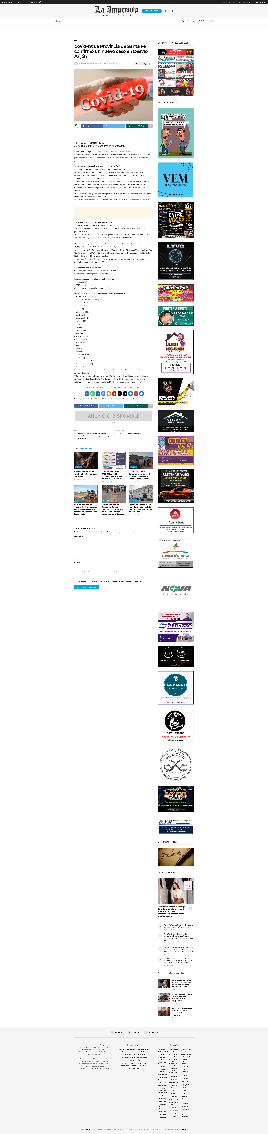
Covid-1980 (163, 1093)
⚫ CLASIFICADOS (247, 2)
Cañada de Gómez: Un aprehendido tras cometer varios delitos (85, 474)
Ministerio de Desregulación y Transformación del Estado (185, 1052)
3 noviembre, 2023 (178, 1017)
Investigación (174, 1102)
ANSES (162, 1055)
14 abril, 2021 (176, 989)
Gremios (174, 1088)
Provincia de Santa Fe (118, 399)
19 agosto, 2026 (134, 481)
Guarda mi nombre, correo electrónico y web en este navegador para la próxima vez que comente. (110, 581)
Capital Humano (163, 1070)
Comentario (79, 536)
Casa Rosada (162, 1074)
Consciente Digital (184, 1129)
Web (116, 572)
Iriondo (173, 1105)
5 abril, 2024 (176, 1003)
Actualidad (162, 1049)
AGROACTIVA (163, 1052)
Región (185, 1090)
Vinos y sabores (185, 1115)
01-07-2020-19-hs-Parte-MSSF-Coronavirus (117, 151)
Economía (162, 1111)
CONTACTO (261, 2)
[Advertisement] (134, 32)
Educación (162, 1117)
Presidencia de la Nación (185, 1085)
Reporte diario (132, 399)
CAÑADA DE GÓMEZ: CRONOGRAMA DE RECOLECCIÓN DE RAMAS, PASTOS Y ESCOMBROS (134, 1066)
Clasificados (162, 1077)
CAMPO (162, 1067)
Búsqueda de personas (162, 1063)
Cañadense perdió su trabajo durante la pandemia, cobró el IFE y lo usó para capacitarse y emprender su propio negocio (171, 911)
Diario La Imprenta (88, 1129)
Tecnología (185, 1109)
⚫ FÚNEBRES (237, 2)
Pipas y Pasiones (185, 1070)
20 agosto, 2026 (80, 479)
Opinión (185, 1066)
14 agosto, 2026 (107, 517)
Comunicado (162, 1080)
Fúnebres (174, 1085)
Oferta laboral (185, 1062)
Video (185, 1112)
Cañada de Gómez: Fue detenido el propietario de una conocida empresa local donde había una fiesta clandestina (179, 960)
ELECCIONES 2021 (173, 1055)
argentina (82, 399)
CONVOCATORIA (164, 1082)
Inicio (75, 40)
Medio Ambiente (173, 1117)
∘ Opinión (38, 2)
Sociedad (185, 1106)
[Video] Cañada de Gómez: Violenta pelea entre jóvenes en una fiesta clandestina (178, 926)
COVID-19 (105, 399)
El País (174, 1052)
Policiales (185, 1078)
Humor (173, 1093)
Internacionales (174, 1099)
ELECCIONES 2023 (173, 1060)
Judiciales (173, 1108)
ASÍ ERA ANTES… (163, 1058)
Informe (174, 1096)
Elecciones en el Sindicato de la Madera (173, 1071)
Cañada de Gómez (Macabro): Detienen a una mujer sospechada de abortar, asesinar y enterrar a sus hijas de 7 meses (178, 949)
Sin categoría (185, 1102)
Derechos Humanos (162, 1108)
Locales (81, 40)
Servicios (185, 1099)
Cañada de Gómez (94, 399)
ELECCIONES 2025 (173, 1065)
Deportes (162, 1101)
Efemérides (174, 1049)
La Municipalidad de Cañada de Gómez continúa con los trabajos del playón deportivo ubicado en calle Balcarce (113, 509)
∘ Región (29, 2)
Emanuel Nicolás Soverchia (90, 63)
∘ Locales (19, 2)
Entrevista (173, 1079)
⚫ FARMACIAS (227, 2)
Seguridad (185, 1096)
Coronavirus (162, 1085)
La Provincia (174, 1110)
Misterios (185, 1059)
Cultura (162, 1096)
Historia (174, 1091)
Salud (185, 1093)
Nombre (77, 563)
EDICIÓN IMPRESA (153, 11)
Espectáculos (173, 1082)
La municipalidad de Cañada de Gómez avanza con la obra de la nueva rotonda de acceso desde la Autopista (85, 509)
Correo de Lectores (162, 1089)
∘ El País (46, 2)
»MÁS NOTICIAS (7, 2)
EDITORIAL (162, 1114)
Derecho (163, 1104)
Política (185, 1081)
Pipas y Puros (184, 1074)
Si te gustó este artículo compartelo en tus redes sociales (113, 387)
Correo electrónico (81, 572)
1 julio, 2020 (106, 63)
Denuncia (162, 1098)
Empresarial (174, 1077)
